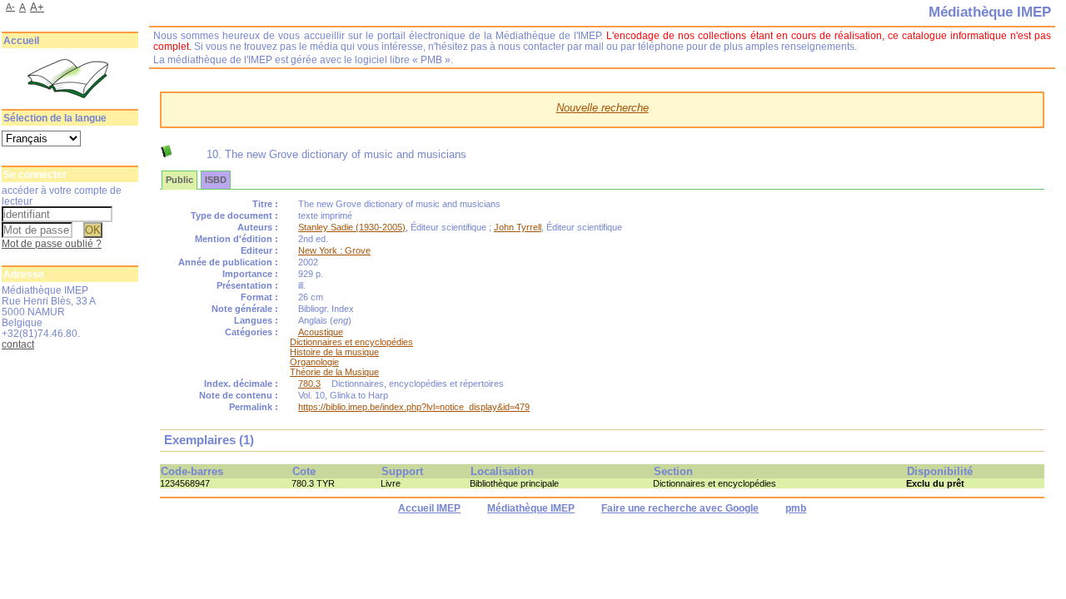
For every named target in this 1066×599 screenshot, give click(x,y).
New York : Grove (334, 250)
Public (179, 180)
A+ (37, 7)
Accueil (21, 41)
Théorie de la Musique (334, 372)
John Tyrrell (517, 227)
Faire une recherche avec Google (680, 508)
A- (10, 7)
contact (18, 344)
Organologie (314, 362)
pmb (795, 508)
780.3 (309, 384)
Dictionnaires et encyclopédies (351, 342)
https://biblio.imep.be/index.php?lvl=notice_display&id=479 (414, 407)
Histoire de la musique (334, 352)
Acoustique (320, 332)
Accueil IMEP (429, 508)
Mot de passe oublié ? (52, 243)
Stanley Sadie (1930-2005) (352, 227)
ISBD (216, 180)
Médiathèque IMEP (531, 508)
